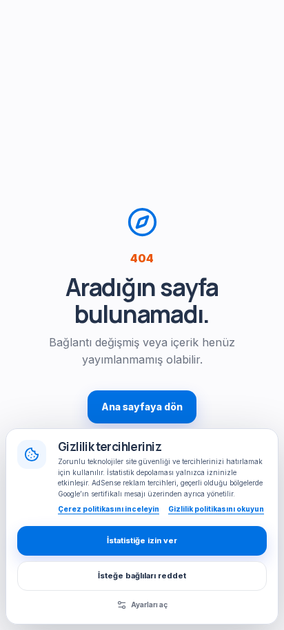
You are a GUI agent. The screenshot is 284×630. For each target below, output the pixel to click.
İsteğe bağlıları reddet (142, 575)
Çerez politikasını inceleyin (108, 509)
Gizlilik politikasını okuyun (216, 509)
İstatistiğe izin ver (142, 540)
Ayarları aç (149, 604)
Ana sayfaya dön (142, 406)
